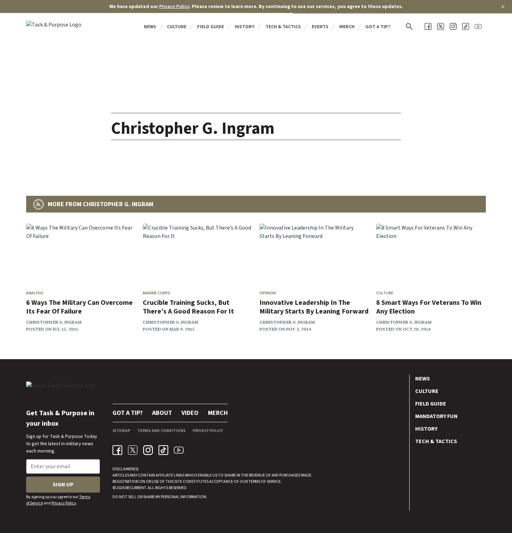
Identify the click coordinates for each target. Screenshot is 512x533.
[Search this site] (409, 26)
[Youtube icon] (179, 450)
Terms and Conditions (161, 431)
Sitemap (121, 431)
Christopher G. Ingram (54, 322)
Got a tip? (377, 26)
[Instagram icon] (148, 450)
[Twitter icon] (133, 450)
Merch (347, 26)
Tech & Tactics (283, 26)
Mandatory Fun (436, 416)
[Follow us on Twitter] (440, 26)
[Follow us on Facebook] (428, 26)
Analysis (35, 293)
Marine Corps (156, 293)
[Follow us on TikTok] (465, 26)
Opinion (267, 293)
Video (190, 413)
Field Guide (210, 26)
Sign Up (63, 484)
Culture (176, 26)
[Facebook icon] (117, 450)
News (150, 26)
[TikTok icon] (163, 450)
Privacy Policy (174, 6)
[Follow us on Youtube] (478, 26)
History (245, 26)
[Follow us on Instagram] (453, 26)
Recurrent (135, 488)
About (162, 413)
